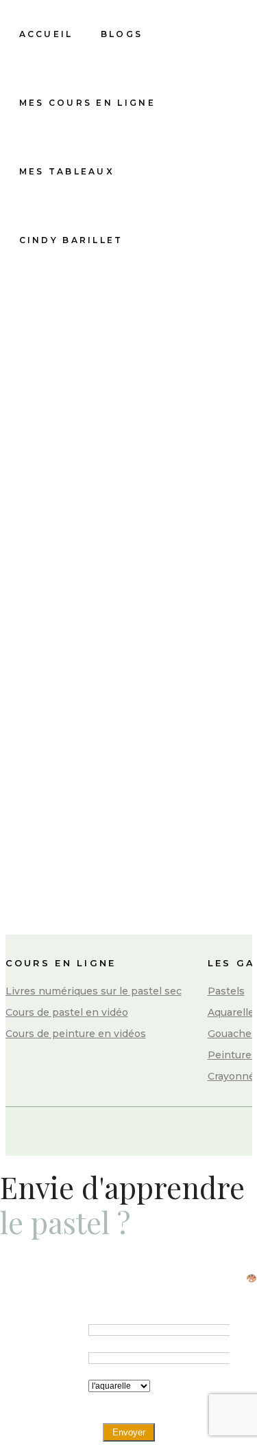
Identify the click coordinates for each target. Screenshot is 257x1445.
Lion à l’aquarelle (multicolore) (119, 633)
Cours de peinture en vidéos (75, 1033)
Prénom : (58, 1329)
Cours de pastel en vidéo (66, 1012)
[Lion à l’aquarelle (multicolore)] (122, 520)
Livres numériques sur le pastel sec (93, 991)
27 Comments (122, 749)
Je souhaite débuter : (53, 1394)
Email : (63, 1357)
